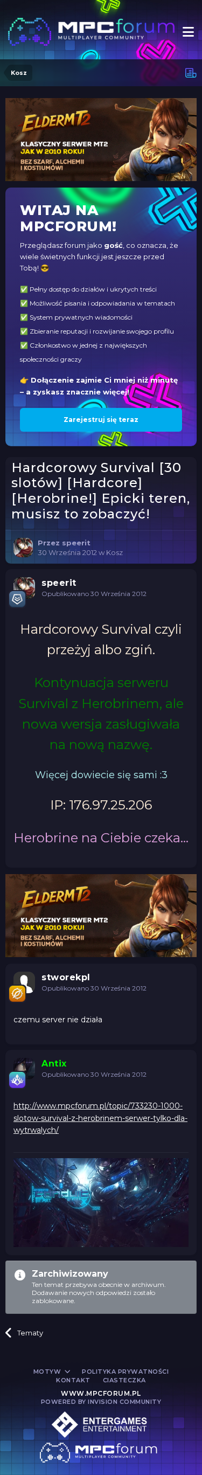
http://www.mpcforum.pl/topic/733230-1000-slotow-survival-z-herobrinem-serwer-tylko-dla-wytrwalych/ (100, 1118)
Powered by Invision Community (101, 1401)
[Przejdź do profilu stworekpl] (24, 982)
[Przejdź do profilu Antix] (24, 1068)
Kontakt (73, 1380)
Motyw (48, 1371)
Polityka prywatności (125, 1371)
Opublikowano (94, 594)
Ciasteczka (124, 1380)
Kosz (114, 552)
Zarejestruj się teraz (101, 420)
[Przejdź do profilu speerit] (23, 547)
